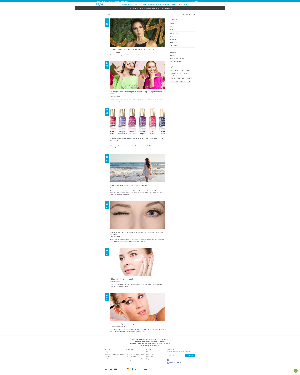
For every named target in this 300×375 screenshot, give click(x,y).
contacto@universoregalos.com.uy (120, 1)
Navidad (188, 70)
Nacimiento (173, 4)
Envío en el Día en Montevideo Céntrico (135, 354)
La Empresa (108, 356)
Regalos (186, 73)
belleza (190, 75)
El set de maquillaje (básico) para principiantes (126, 324)
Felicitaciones (143, 4)
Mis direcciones (150, 354)
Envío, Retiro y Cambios (131, 356)
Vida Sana (172, 55)
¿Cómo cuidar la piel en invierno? (121, 279)
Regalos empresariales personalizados (130, 4)
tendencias (177, 70)
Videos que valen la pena (177, 58)
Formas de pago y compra (132, 352)
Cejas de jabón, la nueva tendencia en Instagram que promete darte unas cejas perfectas (137, 233)
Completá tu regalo (182, 4)
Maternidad (173, 39)
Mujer (171, 81)
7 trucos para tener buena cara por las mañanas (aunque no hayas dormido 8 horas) (136, 93)
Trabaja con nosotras (110, 352)
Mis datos (148, 352)
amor (183, 70)
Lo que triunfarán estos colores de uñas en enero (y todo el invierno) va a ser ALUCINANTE (136, 139)
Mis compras (149, 356)
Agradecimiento (152, 4)
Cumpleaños (165, 4)
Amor (159, 4)
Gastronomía (174, 33)
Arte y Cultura (174, 26)
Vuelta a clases (173, 84)
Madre (179, 78)
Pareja (172, 49)
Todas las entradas (176, 62)
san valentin (173, 75)
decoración (172, 78)
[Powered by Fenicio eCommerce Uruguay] (193, 373)
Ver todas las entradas (189, 14)
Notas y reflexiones (175, 46)
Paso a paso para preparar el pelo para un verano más (128, 185)
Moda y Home (173, 42)
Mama (183, 78)
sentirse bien (182, 81)
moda (171, 70)
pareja (176, 81)
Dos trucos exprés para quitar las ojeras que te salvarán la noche (132, 49)
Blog (147, 359)
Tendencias (122, 326)
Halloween (173, 36)
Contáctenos (108, 359)
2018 (179, 75)
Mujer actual (179, 73)
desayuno (172, 73)
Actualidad (173, 23)
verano (189, 81)
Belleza (118, 52)
